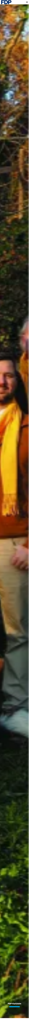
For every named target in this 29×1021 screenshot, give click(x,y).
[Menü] (27, 2)
